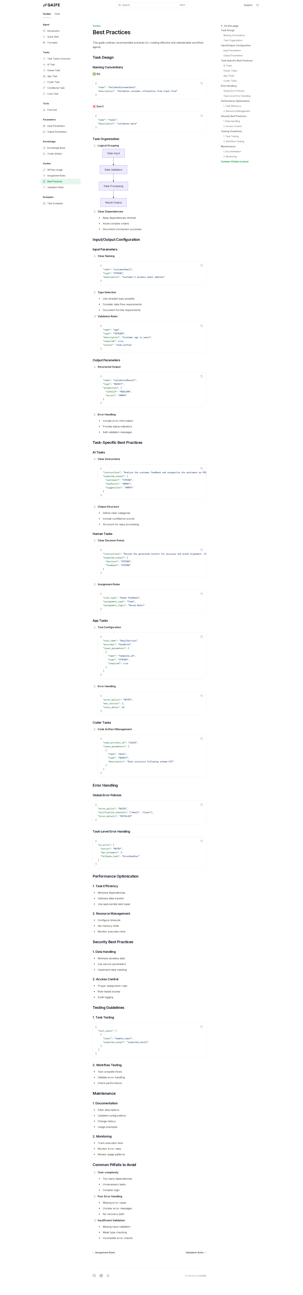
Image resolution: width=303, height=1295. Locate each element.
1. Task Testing (231, 136)
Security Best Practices (233, 116)
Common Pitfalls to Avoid (234, 161)
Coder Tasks (230, 80)
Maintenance (228, 146)
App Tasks (229, 75)
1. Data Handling (231, 121)
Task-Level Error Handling (236, 96)
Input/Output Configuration (236, 45)
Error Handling (229, 85)
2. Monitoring (230, 156)
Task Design (228, 30)
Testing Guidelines (231, 131)
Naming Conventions (234, 35)
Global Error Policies (233, 90)
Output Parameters (233, 55)
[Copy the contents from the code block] (202, 83)
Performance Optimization (235, 101)
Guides (47, 13)
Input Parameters (232, 50)
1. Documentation (232, 151)
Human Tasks (230, 70)
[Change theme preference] (257, 5)
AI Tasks (227, 65)
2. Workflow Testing (233, 141)
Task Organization (232, 40)
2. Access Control (232, 126)
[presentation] (152, 481)
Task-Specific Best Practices (237, 60)
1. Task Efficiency (232, 106)
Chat (57, 13)
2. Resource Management (236, 111)
